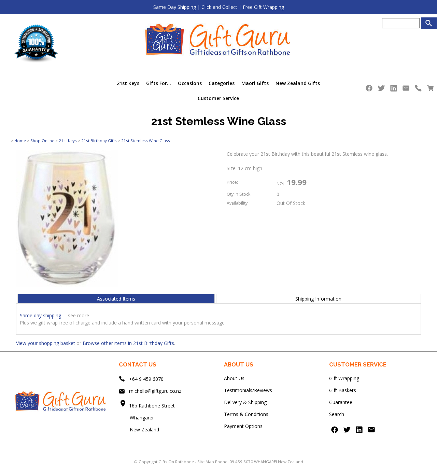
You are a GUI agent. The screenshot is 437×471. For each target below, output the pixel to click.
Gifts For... (158, 83)
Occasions (190, 83)
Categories (222, 83)
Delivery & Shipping (245, 402)
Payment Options (243, 426)
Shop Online (42, 140)
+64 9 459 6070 (146, 379)
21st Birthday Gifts (99, 140)
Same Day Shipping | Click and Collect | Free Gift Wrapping (218, 7)
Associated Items (116, 298)
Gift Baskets (342, 390)
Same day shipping (40, 315)
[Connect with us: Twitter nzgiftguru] (381, 89)
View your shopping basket (45, 343)
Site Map (205, 461)
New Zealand (139, 429)
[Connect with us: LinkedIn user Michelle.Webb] (393, 89)
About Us (234, 378)
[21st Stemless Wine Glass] (67, 285)
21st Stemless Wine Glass (145, 140)
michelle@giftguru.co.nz (155, 391)
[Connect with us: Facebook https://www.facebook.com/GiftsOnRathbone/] (369, 89)
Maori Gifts (255, 83)
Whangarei (137, 417)
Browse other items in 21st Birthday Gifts (128, 343)
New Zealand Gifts (298, 83)
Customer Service (218, 98)
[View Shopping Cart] (430, 89)
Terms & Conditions (246, 414)
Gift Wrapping (344, 378)
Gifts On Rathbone (176, 461)
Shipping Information (318, 298)
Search (336, 414)
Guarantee (340, 402)
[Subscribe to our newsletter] (405, 89)
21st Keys (128, 83)
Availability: (238, 203)
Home (20, 140)
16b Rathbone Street (152, 405)
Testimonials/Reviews (248, 390)
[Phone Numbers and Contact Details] (418, 89)
